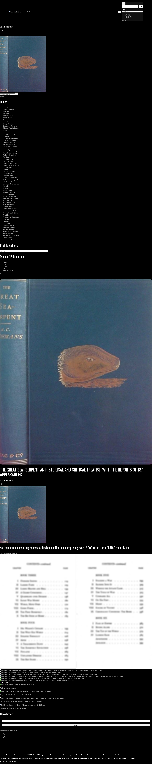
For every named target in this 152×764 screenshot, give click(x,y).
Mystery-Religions (8, 190)
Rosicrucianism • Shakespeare (11, 217)
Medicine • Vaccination (9, 270)
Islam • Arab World (8, 176)
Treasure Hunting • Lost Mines (11, 236)
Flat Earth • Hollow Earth (9, 155)
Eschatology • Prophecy (9, 149)
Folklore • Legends (8, 161)
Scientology (6, 221)
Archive (2, 731)
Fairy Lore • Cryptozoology (10, 151)
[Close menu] (123, 3)
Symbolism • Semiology (9, 227)
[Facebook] (1, 35)
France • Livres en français (10, 163)
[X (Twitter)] (3, 35)
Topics (124, 9)
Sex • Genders (6, 223)
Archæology (6, 114)
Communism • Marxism (9, 134)
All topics (5, 107)
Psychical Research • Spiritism (11, 213)
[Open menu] (119, 12)
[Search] (141, 6)
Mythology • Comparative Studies (11, 192)
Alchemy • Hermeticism (9, 109)
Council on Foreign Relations (10, 138)
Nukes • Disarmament (8, 205)
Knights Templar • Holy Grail (10, 180)
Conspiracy (6, 136)
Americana (6, 111)
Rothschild (6, 219)
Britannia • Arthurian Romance (11, 128)
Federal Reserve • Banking (10, 153)
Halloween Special (8, 167)
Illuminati (5, 169)
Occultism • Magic (7, 207)
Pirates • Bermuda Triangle (10, 209)
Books (4, 264)
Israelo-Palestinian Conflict (10, 178)
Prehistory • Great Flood (9, 211)
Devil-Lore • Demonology (9, 140)
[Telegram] (6, 35)
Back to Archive (13, 553)
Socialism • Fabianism (8, 225)
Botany (5, 266)
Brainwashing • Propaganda (10, 126)
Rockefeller (6, 215)
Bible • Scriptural (7, 122)
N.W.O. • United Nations (9, 194)
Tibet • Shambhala (8, 234)
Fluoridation (6, 157)
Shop (101, 670)
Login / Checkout (4, 553)
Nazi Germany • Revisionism (10, 196)
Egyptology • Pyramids (9, 145)
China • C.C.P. (6, 132)
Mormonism (6, 186)
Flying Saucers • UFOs (8, 159)
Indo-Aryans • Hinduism (9, 171)
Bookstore (6, 731)
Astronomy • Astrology (9, 116)
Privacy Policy (13, 731)
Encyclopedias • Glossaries (10, 147)
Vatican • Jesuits (7, 238)
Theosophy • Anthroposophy (10, 231)
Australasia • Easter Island (10, 120)
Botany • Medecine (8, 124)
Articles (5, 262)
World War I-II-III (7, 240)
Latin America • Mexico (9, 182)
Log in (124, 20)
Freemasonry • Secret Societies (11, 165)
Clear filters (3, 96)
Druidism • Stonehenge (9, 142)
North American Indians (9, 202)
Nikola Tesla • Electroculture (10, 198)
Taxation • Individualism (9, 229)
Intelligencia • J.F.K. (8, 174)
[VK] (5, 35)
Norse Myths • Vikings (8, 200)
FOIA (4, 268)
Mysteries (5, 188)
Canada (5, 130)
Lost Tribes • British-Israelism (11, 184)
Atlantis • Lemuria (8, 118)
